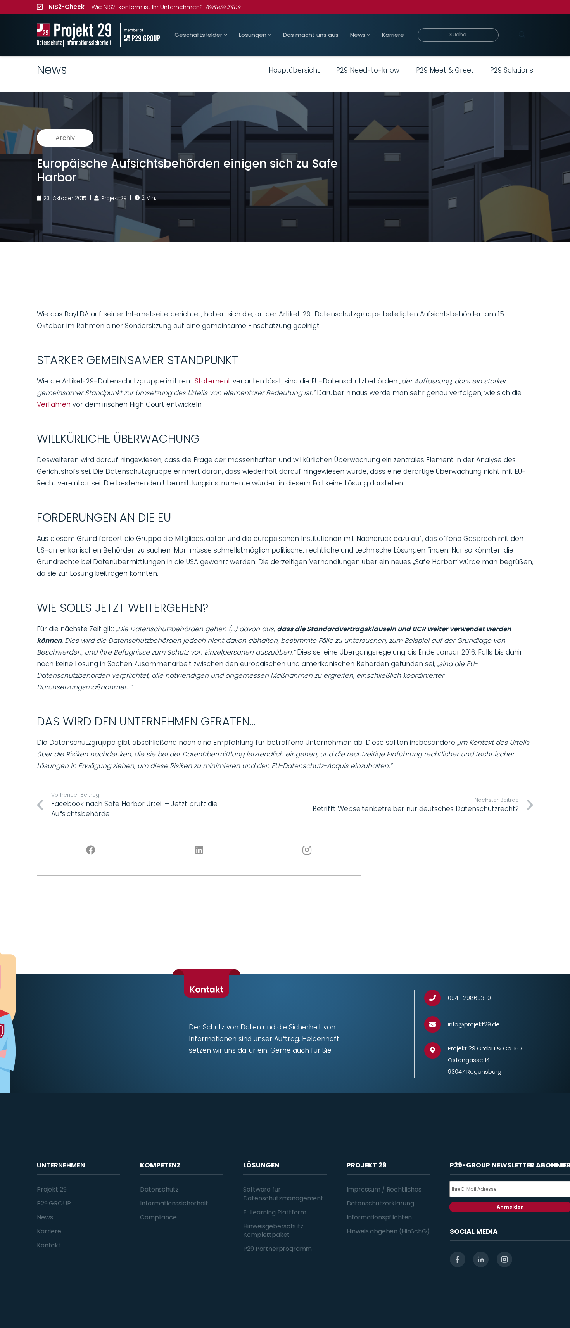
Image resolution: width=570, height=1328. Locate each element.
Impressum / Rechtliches (384, 1189)
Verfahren (54, 404)
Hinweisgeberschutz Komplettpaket (273, 1230)
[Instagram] (307, 850)
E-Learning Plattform (274, 1212)
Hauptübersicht (294, 70)
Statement (213, 381)
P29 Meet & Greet (445, 70)
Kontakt (49, 1245)
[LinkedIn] (199, 850)
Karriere (49, 1231)
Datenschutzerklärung (380, 1203)
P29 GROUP (54, 1203)
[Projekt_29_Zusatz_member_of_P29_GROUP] (140, 35)
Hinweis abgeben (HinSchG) (388, 1231)
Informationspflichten (379, 1217)
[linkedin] (481, 1259)
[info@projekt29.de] (436, 1024)
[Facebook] (91, 850)
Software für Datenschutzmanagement (283, 1193)
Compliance (158, 1217)
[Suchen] (522, 35)
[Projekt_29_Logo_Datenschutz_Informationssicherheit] (74, 35)
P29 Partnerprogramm (277, 1248)
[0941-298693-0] (436, 998)
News (45, 1217)
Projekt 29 (51, 1189)
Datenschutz (159, 1189)
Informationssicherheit (174, 1203)
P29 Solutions (511, 70)
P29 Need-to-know (367, 70)
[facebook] (457, 1259)
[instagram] (504, 1259)
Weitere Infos (222, 7)
